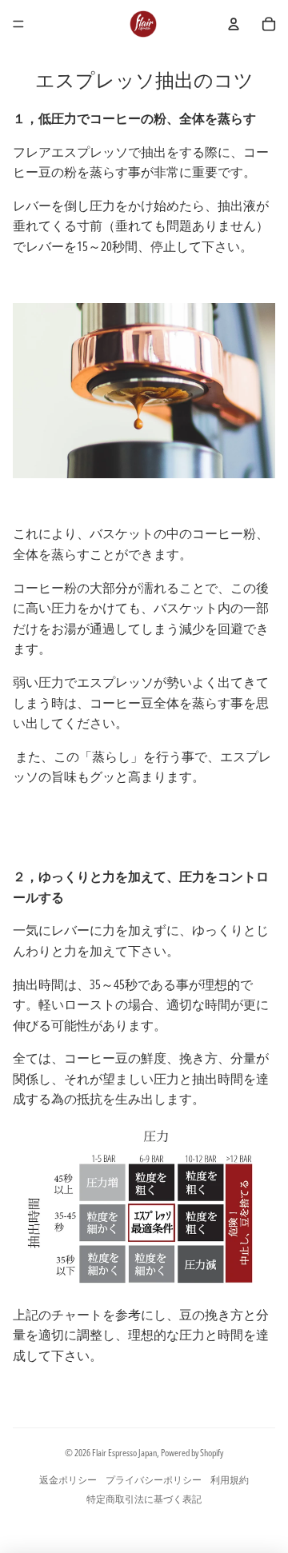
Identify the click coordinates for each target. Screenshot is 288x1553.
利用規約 (229, 1480)
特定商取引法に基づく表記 (144, 1499)
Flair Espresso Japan (124, 1452)
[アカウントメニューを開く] (233, 24)
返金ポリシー (68, 1480)
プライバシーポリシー (154, 1480)
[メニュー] (18, 24)
